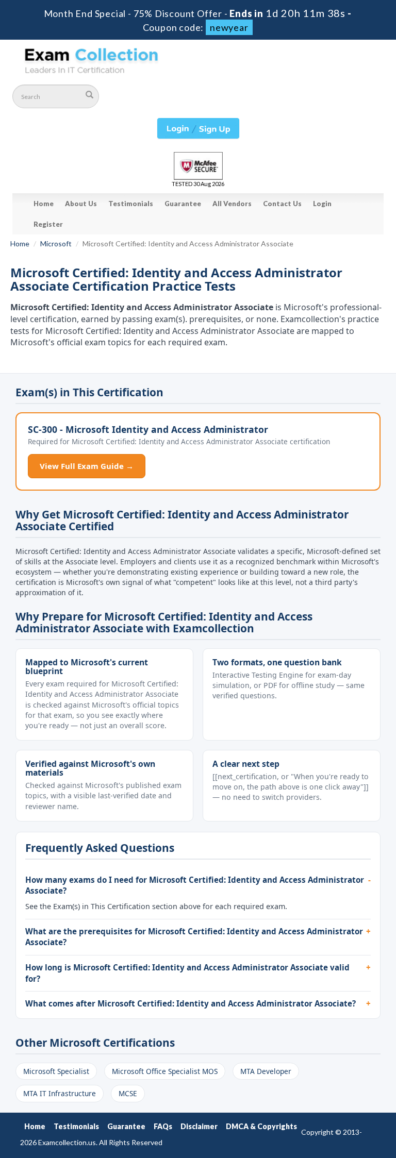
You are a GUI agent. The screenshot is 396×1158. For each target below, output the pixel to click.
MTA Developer (265, 1071)
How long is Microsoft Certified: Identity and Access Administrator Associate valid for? (187, 973)
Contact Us (282, 203)
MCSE (128, 1093)
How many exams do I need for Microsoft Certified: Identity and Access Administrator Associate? (194, 885)
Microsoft (56, 243)
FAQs (163, 1126)
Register (48, 224)
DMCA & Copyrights (261, 1126)
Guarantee (182, 203)
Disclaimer (199, 1126)
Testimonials (130, 203)
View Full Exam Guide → (87, 466)
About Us (81, 203)
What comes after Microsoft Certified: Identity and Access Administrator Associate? (190, 1003)
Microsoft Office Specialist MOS (165, 1071)
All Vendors (232, 203)
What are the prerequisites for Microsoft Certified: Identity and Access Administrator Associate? (194, 937)
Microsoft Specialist (56, 1071)
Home (44, 203)
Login (322, 203)
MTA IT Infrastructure (59, 1093)
